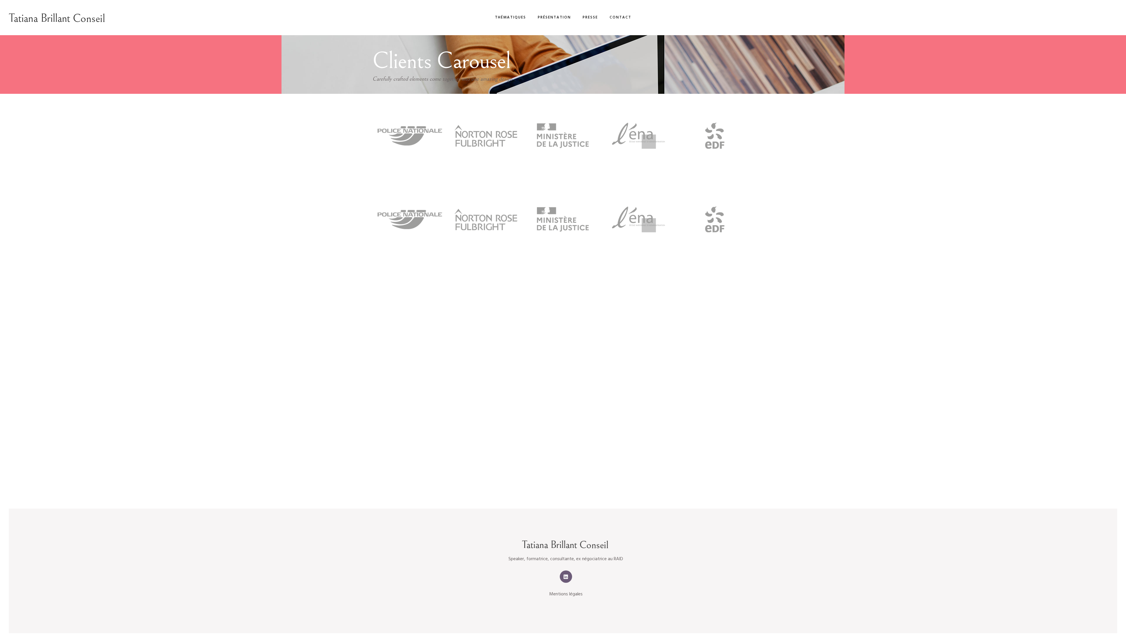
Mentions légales (566, 594)
